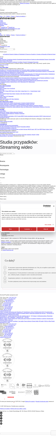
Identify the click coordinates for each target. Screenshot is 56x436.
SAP (1, 99)
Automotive (12, 105)
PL (0, 33)
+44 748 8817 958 (6, 305)
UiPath (37, 134)
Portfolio (2, 25)
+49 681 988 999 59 (8, 300)
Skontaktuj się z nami (5, 46)
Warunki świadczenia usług (42, 401)
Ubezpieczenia (16, 103)
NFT (27, 81)
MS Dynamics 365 (6, 99)
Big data (2, 77)
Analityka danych (18, 77)
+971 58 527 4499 (7, 304)
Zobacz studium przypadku (6, 121)
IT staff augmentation (24, 75)
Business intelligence (45, 77)
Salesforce (16, 99)
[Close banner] (53, 206)
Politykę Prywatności (25, 3)
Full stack (25, 129)
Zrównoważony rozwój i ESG (31, 79)
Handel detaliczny (30, 103)
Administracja (3, 107)
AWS (1, 96)
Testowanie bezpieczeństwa (41, 74)
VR (4, 83)
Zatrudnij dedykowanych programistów (9, 125)
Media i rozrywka (30, 104)
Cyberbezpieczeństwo (5, 81)
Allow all (46, 229)
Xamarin (18, 93)
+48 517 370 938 (7, 309)
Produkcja (7, 105)
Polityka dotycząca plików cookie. (18, 408)
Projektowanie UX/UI (5, 74)
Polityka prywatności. (5, 408)
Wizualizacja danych (35, 77)
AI (4, 16)
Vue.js (8, 88)
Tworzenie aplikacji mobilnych (28, 70)
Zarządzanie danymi (8, 77)
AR (1, 83)
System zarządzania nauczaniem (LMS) (33, 116)
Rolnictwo (42, 107)
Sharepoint (10, 96)
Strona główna (3, 136)
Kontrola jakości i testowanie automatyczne (31, 313)
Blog (7, 60)
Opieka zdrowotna (4, 104)
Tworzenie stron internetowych (14, 70)
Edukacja (15, 104)
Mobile (8, 16)
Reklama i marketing (33, 105)
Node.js (13, 91)
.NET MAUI (23, 93)
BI (31, 316)
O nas (1, 20)
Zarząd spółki (52, 59)
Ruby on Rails (19, 129)
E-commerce (3, 113)
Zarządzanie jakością (12, 59)
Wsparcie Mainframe (5, 72)
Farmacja (11, 104)
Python (7, 91)
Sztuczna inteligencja (10, 79)
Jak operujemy (3, 59)
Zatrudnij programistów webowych (8, 128)
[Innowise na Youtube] (28, 415)
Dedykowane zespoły (15, 126)
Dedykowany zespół (34, 75)
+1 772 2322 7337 (11, 298)
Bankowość (6, 103)
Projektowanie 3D (14, 74)
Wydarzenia (30, 62)
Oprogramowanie (24, 105)
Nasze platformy (4, 114)
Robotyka (18, 317)
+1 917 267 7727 (12, 297)
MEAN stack (31, 129)
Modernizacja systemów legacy (17, 72)
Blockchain (23, 81)
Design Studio (35, 321)
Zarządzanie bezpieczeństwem (24, 59)
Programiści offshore (25, 126)
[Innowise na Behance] (28, 423)
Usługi (1, 21)
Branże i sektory (4, 24)
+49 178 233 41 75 (9, 301)
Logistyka (18, 105)
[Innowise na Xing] (28, 418)
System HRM (20, 116)
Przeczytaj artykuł (4, 64)
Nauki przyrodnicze (20, 16)
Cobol (38, 91)
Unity (16, 91)
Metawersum (32, 81)
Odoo (12, 99)
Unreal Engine (33, 91)
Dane (1, 16)
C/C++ (28, 91)
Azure (4, 96)
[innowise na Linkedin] (28, 413)
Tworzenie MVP (31, 71)
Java (1, 91)
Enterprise (2, 105)
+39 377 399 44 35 (8, 306)
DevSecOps (14, 75)
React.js (6, 129)
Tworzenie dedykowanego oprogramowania (17, 71)
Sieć (18, 75)
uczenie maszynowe (12, 316)
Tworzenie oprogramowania (9, 312)
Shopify (34, 134)
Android (4, 93)
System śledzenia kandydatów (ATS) (8, 116)
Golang (22, 91)
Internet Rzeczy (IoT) (15, 81)
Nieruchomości (36, 107)
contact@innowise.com (7, 250)
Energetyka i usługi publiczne (13, 107)
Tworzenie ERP (50, 71)
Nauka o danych (19, 79)
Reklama (41, 105)
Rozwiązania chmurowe (41, 71)
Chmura (2, 95)
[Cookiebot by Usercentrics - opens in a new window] (44, 206)
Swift (31, 93)
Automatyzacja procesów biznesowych (20, 80)
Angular (5, 88)
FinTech (19, 134)
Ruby (19, 91)
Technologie (3, 22)
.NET (3, 91)
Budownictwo (29, 107)
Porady (10, 60)
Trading (11, 103)
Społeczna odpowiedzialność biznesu (39, 59)
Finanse (13, 16)
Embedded (12, 317)
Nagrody (25, 62)
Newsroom (35, 62)
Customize (27, 229)
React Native (12, 93)
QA (16, 134)
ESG (27, 317)
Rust (26, 91)
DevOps (9, 75)
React (1, 88)
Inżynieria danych (26, 77)
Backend (2, 89)
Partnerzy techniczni (12, 62)
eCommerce (23, 103)
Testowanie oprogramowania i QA (27, 74)
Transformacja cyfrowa (5, 80)
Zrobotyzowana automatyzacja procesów (38, 80)
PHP (10, 91)
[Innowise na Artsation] (28, 421)
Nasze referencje (4, 62)
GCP (7, 96)
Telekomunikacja (22, 104)
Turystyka (47, 107)
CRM (5, 97)
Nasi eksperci (3, 60)
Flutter (7, 93)
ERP (1, 97)
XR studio (41, 321)
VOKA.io (46, 321)
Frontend (2, 87)
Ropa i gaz (23, 107)
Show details (48, 224)
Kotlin (27, 93)
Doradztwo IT (3, 70)
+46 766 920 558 (8, 308)
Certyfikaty (20, 62)
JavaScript (12, 88)
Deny (10, 229)
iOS (1, 93)
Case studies (3, 110)
